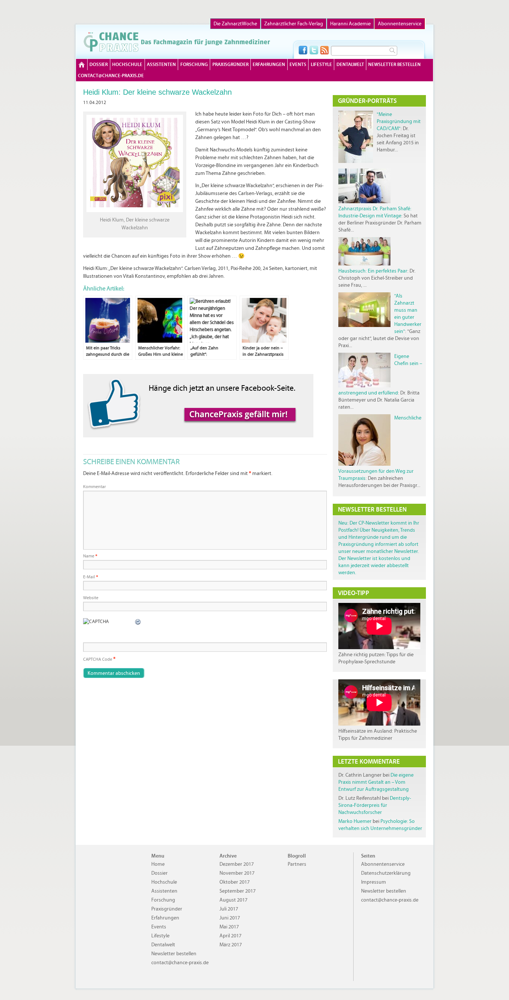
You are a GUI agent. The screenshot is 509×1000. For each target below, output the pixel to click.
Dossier (98, 64)
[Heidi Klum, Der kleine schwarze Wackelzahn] (135, 211)
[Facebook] (302, 49)
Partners (297, 864)
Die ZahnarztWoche (235, 24)
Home (81, 64)
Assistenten (161, 64)
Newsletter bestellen (394, 64)
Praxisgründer (230, 64)
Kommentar (94, 486)
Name (90, 556)
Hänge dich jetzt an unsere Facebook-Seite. (222, 388)
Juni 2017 (229, 918)
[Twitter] (313, 49)
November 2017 (237, 873)
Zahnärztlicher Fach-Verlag (293, 24)
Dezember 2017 (236, 864)
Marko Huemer (355, 821)
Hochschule (127, 64)
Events (298, 64)
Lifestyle (321, 64)
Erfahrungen (269, 64)
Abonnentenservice (399, 24)
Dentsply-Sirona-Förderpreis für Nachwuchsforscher (374, 805)
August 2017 (233, 900)
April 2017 (230, 936)
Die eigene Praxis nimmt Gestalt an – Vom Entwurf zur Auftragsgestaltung (376, 782)
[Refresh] (138, 622)
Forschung (194, 64)
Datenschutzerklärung (386, 873)
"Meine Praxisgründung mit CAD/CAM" (399, 121)
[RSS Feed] (324, 49)
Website (90, 597)
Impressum (373, 882)
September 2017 (237, 891)
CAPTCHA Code (97, 659)
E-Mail (90, 576)
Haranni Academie (350, 24)
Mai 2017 (229, 927)
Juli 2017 (228, 909)
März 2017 (230, 944)
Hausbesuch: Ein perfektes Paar (372, 271)
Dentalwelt (350, 64)
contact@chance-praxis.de (111, 75)
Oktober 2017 (234, 882)
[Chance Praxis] (176, 42)
